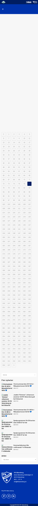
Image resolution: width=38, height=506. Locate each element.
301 (9, 340)
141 (19, 229)
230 (14, 291)
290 (14, 332)
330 (3, 361)
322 (24, 353)
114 (3, 212)
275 (29, 320)
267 (19, 315)
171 (19, 249)
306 (3, 344)
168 (3, 249)
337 (9, 365)
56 (14, 171)
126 (3, 221)
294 (3, 336)
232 (24, 291)
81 (19, 188)
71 (29, 179)
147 (19, 233)
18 (3, 146)
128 (14, 221)
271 (9, 320)
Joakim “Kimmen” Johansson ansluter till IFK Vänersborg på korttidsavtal (24, 397)
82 (24, 188)
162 (3, 245)
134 (14, 225)
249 (19, 303)
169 (9, 249)
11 (29, 138)
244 (24, 299)
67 (9, 179)
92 (14, 196)
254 (14, 307)
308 (14, 344)
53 (29, 167)
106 (24, 204)
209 (29, 274)
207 (19, 274)
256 (24, 307)
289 (9, 332)
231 (19, 291)
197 (29, 266)
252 (3, 307)
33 (19, 155)
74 (14, 183)
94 (24, 196)
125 (29, 216)
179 (29, 254)
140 (14, 229)
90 (3, 196)
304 (24, 340)
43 (9, 163)
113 (29, 208)
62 (14, 175)
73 (9, 183)
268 (24, 315)
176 (14, 254)
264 (3, 315)
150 (3, 237)
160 (24, 241)
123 (19, 216)
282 (3, 328)
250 (24, 303)
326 (14, 357)
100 (24, 200)
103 (9, 204)
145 (9, 233)
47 (29, 163)
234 (3, 295)
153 (19, 237)
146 (14, 233)
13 (9, 142)
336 (3, 365)
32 (14, 155)
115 (9, 212)
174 (3, 254)
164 (14, 245)
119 (29, 212)
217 (9, 282)
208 (24, 274)
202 (24, 270)
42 (3, 163)
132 (3, 225)
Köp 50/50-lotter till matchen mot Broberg (19, 52)
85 (9, 192)
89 (29, 192)
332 (14, 361)
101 (29, 200)
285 (19, 328)
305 (29, 340)
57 (19, 171)
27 (19, 150)
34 (24, 155)
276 (3, 324)
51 (19, 167)
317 (29, 348)
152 (14, 237)
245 (29, 299)
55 (9, 171)
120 (3, 216)
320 (14, 353)
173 (29, 249)
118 (24, 212)
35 (29, 155)
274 (24, 320)
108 (3, 208)
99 (19, 200)
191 (29, 262)
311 (29, 344)
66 (3, 179)
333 (19, 361)
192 (3, 266)
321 (19, 353)
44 (14, 163)
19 (9, 146)
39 (19, 159)
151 (9, 237)
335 (29, 361)
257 (29, 307)
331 (9, 361)
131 (29, 221)
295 (9, 336)
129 (19, 221)
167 (29, 245)
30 (3, 155)
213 (19, 278)
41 (29, 159)
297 (19, 336)
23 (29, 146)
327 (19, 357)
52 (24, 167)
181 (9, 258)
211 (9, 278)
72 (3, 183)
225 (19, 287)
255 (19, 307)
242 (14, 299)
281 (29, 324)
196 (24, 266)
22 (24, 146)
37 (9, 159)
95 (29, 196)
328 (24, 357)
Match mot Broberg (19, 43)
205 (9, 274)
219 (19, 282)
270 (3, 320)
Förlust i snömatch (19, 61)
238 (24, 295)
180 (3, 258)
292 (24, 332)
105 (19, 204)
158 (14, 241)
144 (3, 233)
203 (29, 270)
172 (24, 249)
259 (9, 311)
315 (19, 348)
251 (29, 303)
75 (19, 183)
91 (9, 196)
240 (3, 299)
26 (14, 150)
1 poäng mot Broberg (19, 22)
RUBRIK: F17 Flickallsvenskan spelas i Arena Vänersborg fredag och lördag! (19, 87)
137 (29, 225)
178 (24, 254)
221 (29, 282)
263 (29, 311)
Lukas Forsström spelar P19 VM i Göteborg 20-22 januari (19, 32)
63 (19, 175)
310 (24, 344)
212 (14, 278)
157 (9, 241)
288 (3, 332)
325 (9, 357)
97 (9, 200)
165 (19, 245)
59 (29, 171)
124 (24, 216)
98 (14, 200)
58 (24, 171)
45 (19, 163)
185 (29, 258)
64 (24, 175)
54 (3, 171)
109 (9, 208)
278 (14, 324)
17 (29, 142)
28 (24, 150)
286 (24, 328)
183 (19, 258)
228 (3, 291)
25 (9, 150)
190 (24, 262)
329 (29, 357)
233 (29, 291)
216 (3, 282)
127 (9, 221)
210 (3, 278)
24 (3, 150)
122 (14, 216)
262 (24, 311)
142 (24, 229)
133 (9, 225)
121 (9, 216)
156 (3, 241)
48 (3, 167)
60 (3, 175)
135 (19, 225)
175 (9, 254)
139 (9, 229)
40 (24, 159)
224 (14, 287)
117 (19, 212)
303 (19, 340)
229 (9, 291)
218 (14, 282)
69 (19, 179)
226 (24, 287)
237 (19, 295)
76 (24, 183)
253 (9, 307)
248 (14, 303)
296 (14, 336)
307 (9, 344)
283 (9, 328)
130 (24, 221)
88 (24, 192)
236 (14, 295)
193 (9, 266)
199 (9, 270)
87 (19, 192)
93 (19, 196)
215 (29, 278)
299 (29, 336)
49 (9, 167)
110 (14, 208)
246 (3, 303)
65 (29, 175)
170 (14, 249)
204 (3, 274)
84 (3, 192)
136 (24, 225)
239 (29, 295)
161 (29, 241)
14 (14, 142)
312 (3, 348)
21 (19, 146)
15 (19, 142)
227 (29, 287)
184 (24, 258)
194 (14, 266)
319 (9, 353)
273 (19, 320)
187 (9, 262)
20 (14, 146)
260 (14, 311)
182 (14, 258)
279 (19, 324)
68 (14, 179)
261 (19, 311)
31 (9, 155)
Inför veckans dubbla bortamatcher (19, 102)
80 (14, 188)
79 (9, 188)
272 (14, 320)
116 (14, 212)
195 (19, 266)
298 (24, 336)
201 (19, 270)
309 (19, 344)
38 (14, 159)
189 (19, 262)
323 (29, 353)
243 (19, 299)
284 (14, 328)
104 (14, 204)
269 (29, 315)
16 (24, 142)
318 (3, 353)
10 (24, 138)
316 (24, 348)
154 (24, 237)
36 (3, 159)
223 (9, 287)
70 (24, 179)
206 (14, 274)
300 (3, 340)
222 (3, 287)
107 (29, 204)
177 (19, 254)
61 (9, 175)
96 (3, 200)
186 (3, 262)
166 (24, 245)
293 (29, 332)
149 (29, 233)
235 (9, 295)
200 (14, 270)
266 (14, 315)
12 (3, 142)
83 (29, 188)
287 (29, 328)
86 (14, 192)
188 (14, 262)
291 (19, 332)
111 (19, 208)
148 (24, 233)
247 (9, 303)
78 (3, 188)
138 (3, 229)
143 (29, 229)
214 (24, 278)
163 (9, 245)
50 (14, 167)
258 (3, 311)
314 (14, 348)
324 (3, 357)
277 (9, 324)
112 (24, 208)
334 (24, 361)
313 (9, 348)
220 (24, 282)
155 (29, 237)
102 (3, 204)
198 (3, 270)
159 (19, 241)
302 (14, 340)
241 (9, 299)
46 (24, 163)
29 (29, 150)
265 (9, 315)
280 (24, 324)
